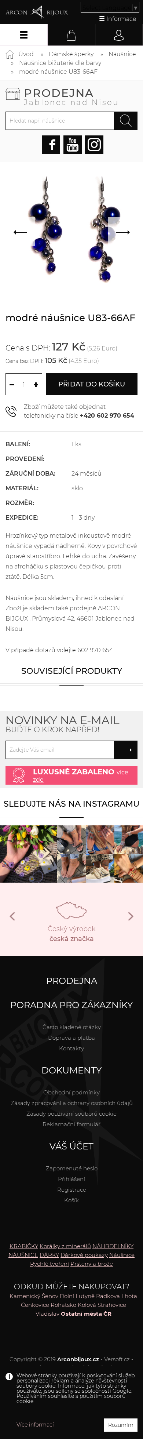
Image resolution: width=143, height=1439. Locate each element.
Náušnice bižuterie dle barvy (60, 62)
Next (130, 919)
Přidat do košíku (91, 384)
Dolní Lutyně (77, 1296)
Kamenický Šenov (34, 1296)
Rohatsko (63, 1304)
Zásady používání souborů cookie (71, 1113)
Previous (13, 919)
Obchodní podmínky (71, 1092)
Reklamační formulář (71, 1124)
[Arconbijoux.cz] (37, 12)
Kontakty (71, 1048)
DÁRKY (49, 1254)
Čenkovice (35, 1304)
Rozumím (120, 1425)
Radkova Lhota (116, 1296)
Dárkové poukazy (84, 1254)
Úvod (26, 54)
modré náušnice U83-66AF (58, 71)
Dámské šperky (71, 54)
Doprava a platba (71, 1037)
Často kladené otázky (72, 1027)
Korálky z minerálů (65, 1246)
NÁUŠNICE (23, 1254)
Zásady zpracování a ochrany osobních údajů (72, 1103)
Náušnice (122, 54)
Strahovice (112, 1304)
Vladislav (47, 1313)
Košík (71, 1200)
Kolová (87, 1304)
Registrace (71, 1189)
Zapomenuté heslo (72, 1168)
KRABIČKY (24, 1246)
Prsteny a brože (91, 1263)
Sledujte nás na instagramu (71, 804)
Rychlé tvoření (49, 1263)
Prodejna (71, 96)
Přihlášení (71, 1178)
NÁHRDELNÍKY (112, 1246)
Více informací (35, 1424)
